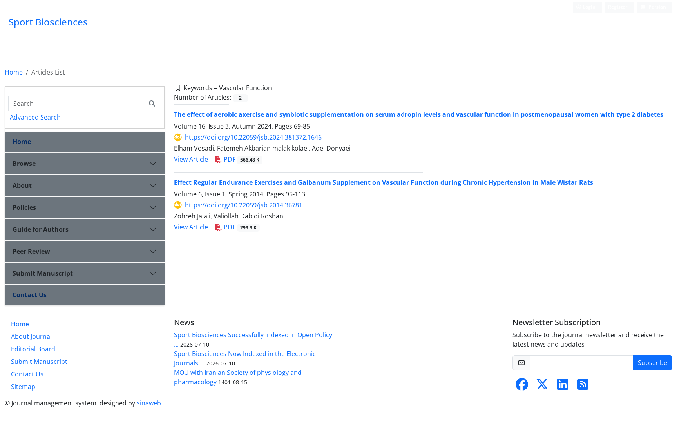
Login (588, 7)
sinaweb (149, 403)
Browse (24, 163)
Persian (656, 7)
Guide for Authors (41, 229)
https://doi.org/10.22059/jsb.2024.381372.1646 (253, 137)
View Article (191, 159)
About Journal (31, 336)
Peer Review (31, 251)
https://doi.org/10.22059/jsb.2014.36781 (243, 205)
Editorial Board (33, 349)
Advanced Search (35, 117)
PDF (240, 159)
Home (14, 72)
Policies (24, 207)
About (22, 185)
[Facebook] (521, 386)
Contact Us (30, 295)
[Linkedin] (562, 386)
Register (617, 7)
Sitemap (23, 386)
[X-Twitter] (542, 386)
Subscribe (652, 362)
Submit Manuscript (43, 273)
